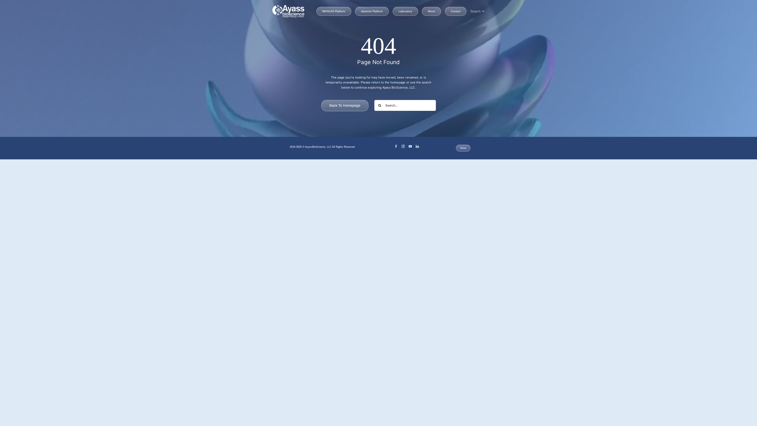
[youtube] (410, 146)
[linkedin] (417, 146)
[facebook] (396, 146)
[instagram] (403, 146)
